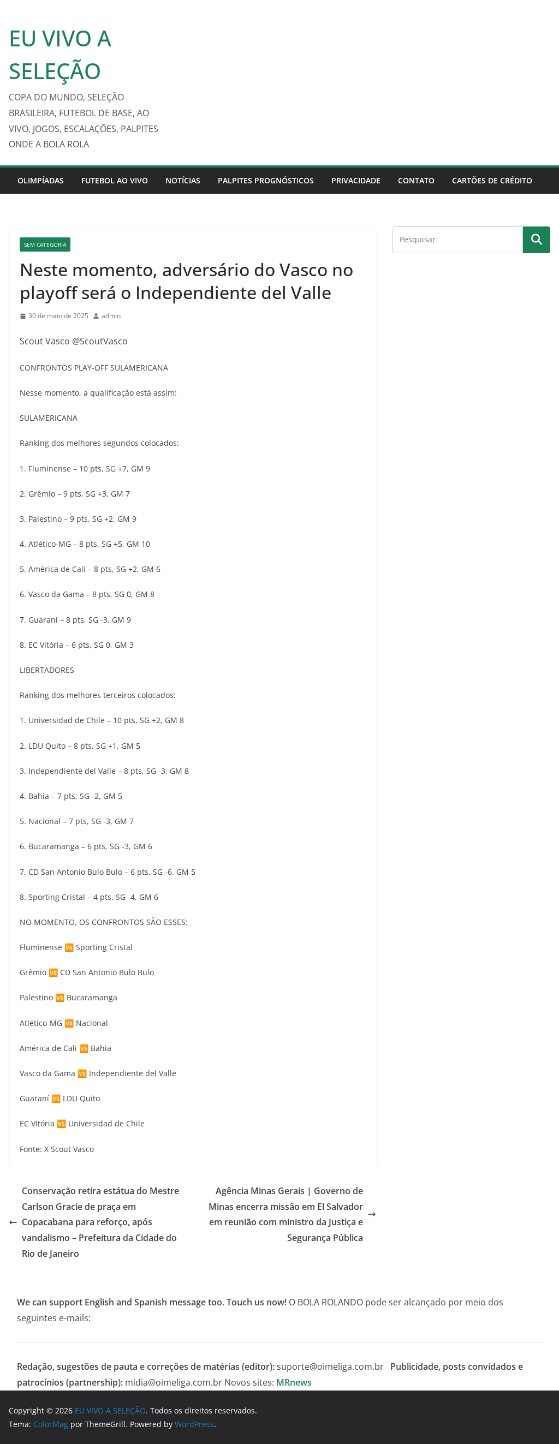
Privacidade (355, 180)
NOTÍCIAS (182, 180)
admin (111, 315)
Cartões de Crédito (492, 180)
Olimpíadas (40, 180)
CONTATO (416, 180)
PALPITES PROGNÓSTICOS (266, 180)
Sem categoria (45, 244)
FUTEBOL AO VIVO (114, 180)
